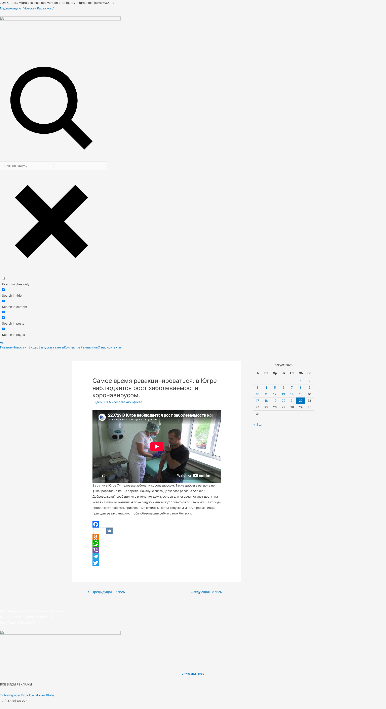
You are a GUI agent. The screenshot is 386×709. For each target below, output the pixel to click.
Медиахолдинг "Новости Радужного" (27, 8)
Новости (20, 347)
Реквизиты (89, 347)
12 (274, 394)
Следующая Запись (208, 592)
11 (266, 394)
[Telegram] (156, 556)
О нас (102, 347)
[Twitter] (156, 563)
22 (301, 401)
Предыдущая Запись (106, 592)
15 (300, 394)
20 (283, 401)
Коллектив (72, 347)
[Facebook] (156, 524)
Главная (6, 347)
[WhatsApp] (156, 543)
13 (283, 394)
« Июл (257, 424)
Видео (33, 347)
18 (266, 401)
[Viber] (156, 550)
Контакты (114, 347)
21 (292, 401)
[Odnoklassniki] (156, 537)
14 (292, 394)
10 (257, 394)
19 (274, 401)
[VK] (156, 531)
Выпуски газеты (51, 347)
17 (257, 401)
